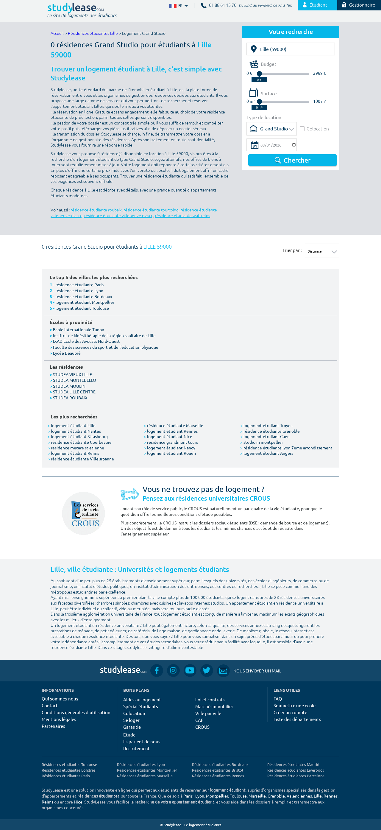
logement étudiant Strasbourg (78, 436)
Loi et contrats (210, 699)
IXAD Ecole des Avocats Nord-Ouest (86, 341)
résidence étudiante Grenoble (270, 431)
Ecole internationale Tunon (78, 329)
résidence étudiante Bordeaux (83, 296)
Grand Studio (274, 128)
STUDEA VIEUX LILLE (72, 374)
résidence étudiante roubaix (96, 210)
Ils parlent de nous (141, 741)
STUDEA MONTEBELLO (74, 380)
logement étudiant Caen (265, 436)
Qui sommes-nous (60, 698)
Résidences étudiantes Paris (66, 775)
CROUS (202, 727)
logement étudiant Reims (73, 453)
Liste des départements (297, 719)
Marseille (257, 795)
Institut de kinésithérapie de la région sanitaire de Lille (104, 335)
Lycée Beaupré (67, 353)
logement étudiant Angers (266, 453)
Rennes (331, 795)
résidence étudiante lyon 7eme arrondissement (286, 447)
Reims (47, 801)
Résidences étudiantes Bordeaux (220, 764)
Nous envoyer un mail (249, 670)
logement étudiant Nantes (74, 431)
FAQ (278, 698)
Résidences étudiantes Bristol (217, 770)
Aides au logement (142, 699)
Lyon (199, 795)
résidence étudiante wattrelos (182, 215)
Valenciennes (299, 795)
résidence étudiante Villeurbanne (81, 458)
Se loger (131, 720)
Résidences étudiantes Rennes (218, 775)
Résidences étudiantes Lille (93, 33)
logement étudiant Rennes (171, 431)
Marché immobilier (214, 706)
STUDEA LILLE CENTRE (74, 391)
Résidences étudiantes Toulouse (69, 764)
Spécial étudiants (140, 706)
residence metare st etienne (76, 447)
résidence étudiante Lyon (79, 290)
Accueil (57, 33)
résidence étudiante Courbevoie (80, 442)
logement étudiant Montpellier (84, 302)
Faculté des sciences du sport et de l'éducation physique (105, 347)
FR (175, 6)
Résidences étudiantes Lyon (141, 764)
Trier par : (292, 250)
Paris (188, 795)
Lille (318, 795)
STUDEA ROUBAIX (70, 397)
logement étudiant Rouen (170, 453)
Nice (78, 801)
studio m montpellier (261, 442)
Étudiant (318, 5)
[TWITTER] (206, 670)
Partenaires (53, 726)
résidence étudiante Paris (79, 284)
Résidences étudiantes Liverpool (295, 770)
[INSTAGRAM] (173, 670)
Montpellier (217, 795)
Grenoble (276, 795)
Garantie (132, 727)
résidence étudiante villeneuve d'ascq (118, 215)
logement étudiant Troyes (266, 425)
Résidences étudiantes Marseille (145, 775)
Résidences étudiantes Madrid (293, 764)
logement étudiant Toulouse (82, 308)
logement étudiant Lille (72, 425)
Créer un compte (290, 712)
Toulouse (238, 795)
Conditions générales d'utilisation (76, 712)
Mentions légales (59, 719)
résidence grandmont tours (171, 442)
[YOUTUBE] (190, 670)
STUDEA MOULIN (69, 386)
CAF (199, 720)
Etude (129, 734)
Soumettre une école (295, 705)
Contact (50, 705)
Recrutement (136, 748)
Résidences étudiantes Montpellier (147, 770)
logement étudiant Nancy (169, 447)
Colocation (318, 128)
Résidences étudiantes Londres (69, 770)
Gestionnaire (362, 5)
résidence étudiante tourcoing (151, 210)
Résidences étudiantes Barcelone (295, 775)
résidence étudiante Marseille (173, 425)
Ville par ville (208, 713)
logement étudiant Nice (168, 436)
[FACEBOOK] (156, 670)
